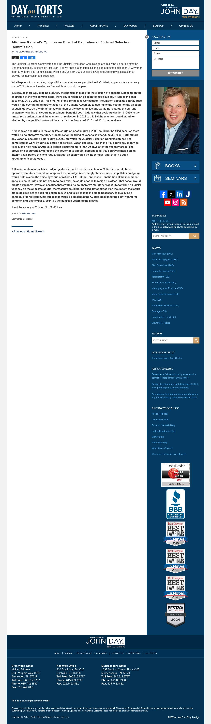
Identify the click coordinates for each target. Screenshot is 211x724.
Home (18, 25)
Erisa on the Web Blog (163, 425)
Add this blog (160, 221)
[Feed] (184, 202)
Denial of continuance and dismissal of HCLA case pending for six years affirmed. (175, 386)
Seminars (176, 178)
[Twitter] (171, 194)
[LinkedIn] (180, 194)
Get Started (175, 73)
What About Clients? (162, 448)
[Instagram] (176, 202)
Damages (159, 311)
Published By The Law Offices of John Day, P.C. (180, 11)
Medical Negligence (165, 259)
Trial (157, 299)
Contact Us (117, 653)
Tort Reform (161, 276)
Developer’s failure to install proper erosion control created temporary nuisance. (174, 376)
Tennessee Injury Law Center (167, 358)
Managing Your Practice (167, 288)
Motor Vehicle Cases (165, 294)
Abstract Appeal (160, 413)
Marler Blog (158, 436)
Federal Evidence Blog (163, 431)
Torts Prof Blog (159, 442)
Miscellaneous (29, 213)
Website (69, 25)
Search (196, 340)
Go (194, 236)
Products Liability (164, 271)
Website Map (134, 653)
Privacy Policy (84, 653)
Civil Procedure (163, 265)
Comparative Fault (164, 317)
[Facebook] (163, 194)
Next (40, 231)
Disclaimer (101, 653)
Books (172, 165)
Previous (18, 231)
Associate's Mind (160, 419)
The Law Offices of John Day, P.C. (53, 717)
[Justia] (188, 194)
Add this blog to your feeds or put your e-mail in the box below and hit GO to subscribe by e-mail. (175, 227)
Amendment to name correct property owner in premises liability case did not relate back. (175, 396)
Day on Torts (37, 11)
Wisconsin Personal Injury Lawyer (169, 454)
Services (158, 25)
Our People (130, 25)
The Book (43, 25)
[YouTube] (168, 202)
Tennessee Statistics (165, 305)
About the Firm (99, 25)
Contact (186, 25)
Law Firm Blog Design (183, 717)
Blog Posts (151, 653)
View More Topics (161, 322)
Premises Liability (164, 282)
